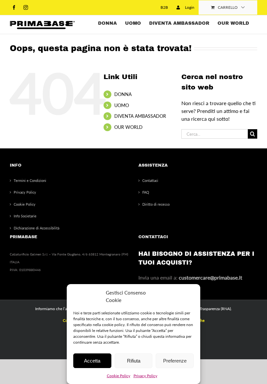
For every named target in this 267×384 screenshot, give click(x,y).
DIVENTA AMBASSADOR (140, 116)
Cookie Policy (118, 375)
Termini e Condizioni (30, 180)
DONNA (123, 94)
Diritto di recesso (156, 204)
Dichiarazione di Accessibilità (36, 228)
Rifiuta (133, 360)
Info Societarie (25, 216)
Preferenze (175, 360)
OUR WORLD (128, 127)
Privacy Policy (145, 375)
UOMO (121, 105)
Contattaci (150, 180)
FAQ (145, 192)
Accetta (92, 360)
